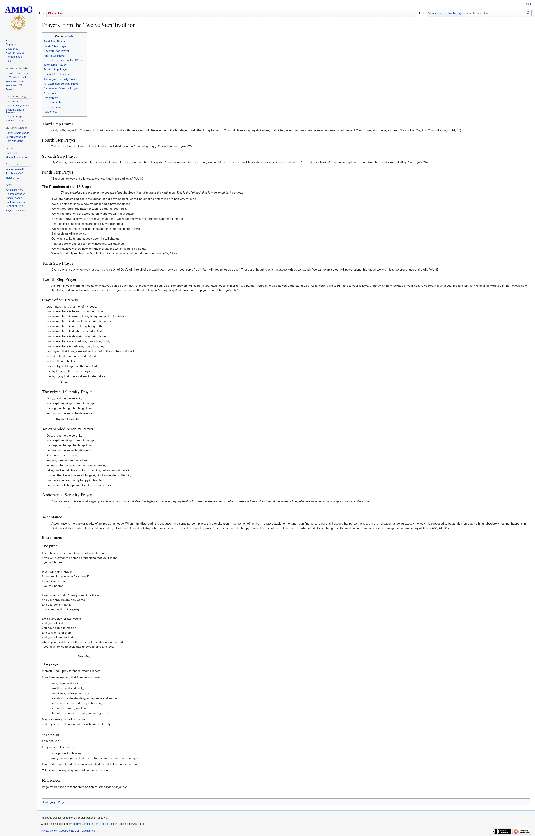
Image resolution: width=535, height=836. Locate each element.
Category (49, 802)
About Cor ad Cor (69, 830)
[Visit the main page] (18, 16)
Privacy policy (49, 830)
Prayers (63, 802)
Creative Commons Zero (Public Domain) (94, 823)
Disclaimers (88, 830)
